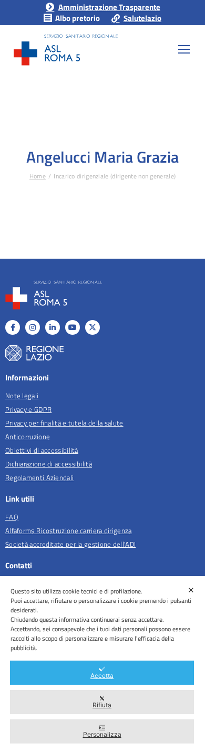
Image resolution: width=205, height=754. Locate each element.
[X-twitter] (92, 327)
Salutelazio (142, 18)
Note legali (21, 395)
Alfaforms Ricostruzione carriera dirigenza (68, 530)
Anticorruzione (27, 436)
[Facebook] (12, 327)
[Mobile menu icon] (183, 49)
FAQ (11, 517)
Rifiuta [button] (102, 705)
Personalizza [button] (102, 734)
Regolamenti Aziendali (39, 477)
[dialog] (102, 665)
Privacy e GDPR (28, 409)
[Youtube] (72, 327)
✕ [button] (191, 590)
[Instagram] (32, 327)
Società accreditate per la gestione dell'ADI (70, 544)
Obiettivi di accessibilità (41, 450)
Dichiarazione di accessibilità (48, 464)
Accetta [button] (102, 675)
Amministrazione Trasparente (109, 7)
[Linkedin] (52, 327)
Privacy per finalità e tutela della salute (64, 423)
